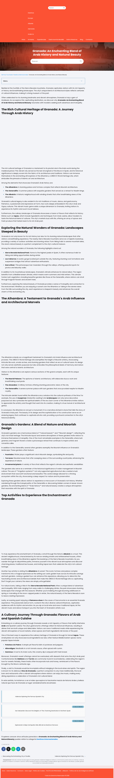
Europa (30, 18)
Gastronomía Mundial (56, 40)
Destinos (31, 13)
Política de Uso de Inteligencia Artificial (82, 771)
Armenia (31, 40)
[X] (8, 749)
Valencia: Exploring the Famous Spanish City (69, 756)
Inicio (23, 40)
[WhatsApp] (13, 749)
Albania (30, 24)
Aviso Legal (28, 771)
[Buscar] (64, 7)
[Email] (23, 749)
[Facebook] (3, 749)
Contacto (89, 40)
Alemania (31, 29)
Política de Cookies (39, 771)
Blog (81, 40)
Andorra (31, 34)
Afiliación (65, 771)
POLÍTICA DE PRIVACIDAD (53, 771)
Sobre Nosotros (71, 40)
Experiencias (41, 40)
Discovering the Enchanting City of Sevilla (16, 756)
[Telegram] (18, 749)
